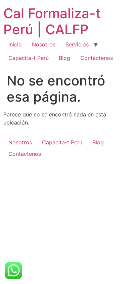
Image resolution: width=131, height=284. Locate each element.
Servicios (77, 44)
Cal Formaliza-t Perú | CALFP (52, 21)
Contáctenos (96, 58)
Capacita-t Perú (28, 58)
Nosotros (43, 44)
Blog (64, 58)
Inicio (15, 44)
